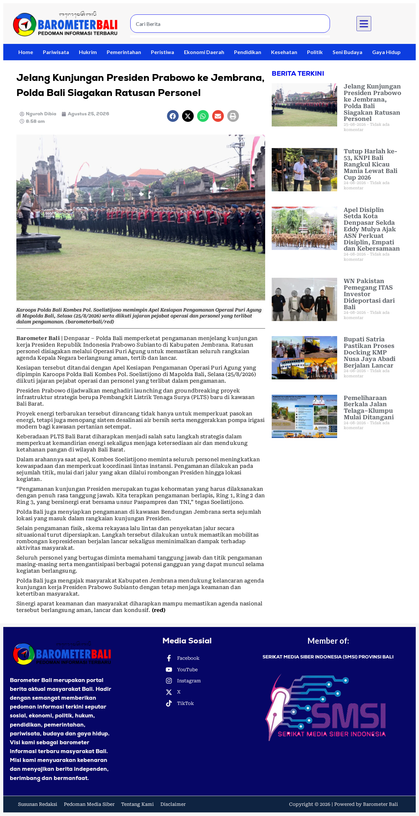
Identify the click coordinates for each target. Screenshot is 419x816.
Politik (315, 52)
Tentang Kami (137, 804)
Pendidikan (247, 52)
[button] (364, 23)
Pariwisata (56, 52)
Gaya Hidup (386, 52)
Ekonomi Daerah (204, 52)
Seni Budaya (347, 52)
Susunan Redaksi (37, 804)
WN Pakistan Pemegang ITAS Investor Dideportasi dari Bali (369, 293)
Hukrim (88, 52)
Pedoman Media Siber (89, 804)
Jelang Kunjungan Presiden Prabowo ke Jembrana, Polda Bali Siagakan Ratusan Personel (372, 102)
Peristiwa (162, 52)
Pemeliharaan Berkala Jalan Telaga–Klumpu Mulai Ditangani (369, 407)
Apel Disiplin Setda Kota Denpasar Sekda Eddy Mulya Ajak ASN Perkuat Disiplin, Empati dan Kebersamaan (372, 229)
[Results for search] (230, 36)
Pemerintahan (124, 52)
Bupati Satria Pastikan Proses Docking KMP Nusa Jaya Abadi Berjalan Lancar (369, 352)
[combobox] (230, 23)
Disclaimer (173, 804)
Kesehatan (284, 52)
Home (25, 52)
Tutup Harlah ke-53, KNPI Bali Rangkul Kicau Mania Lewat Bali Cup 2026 (370, 164)
